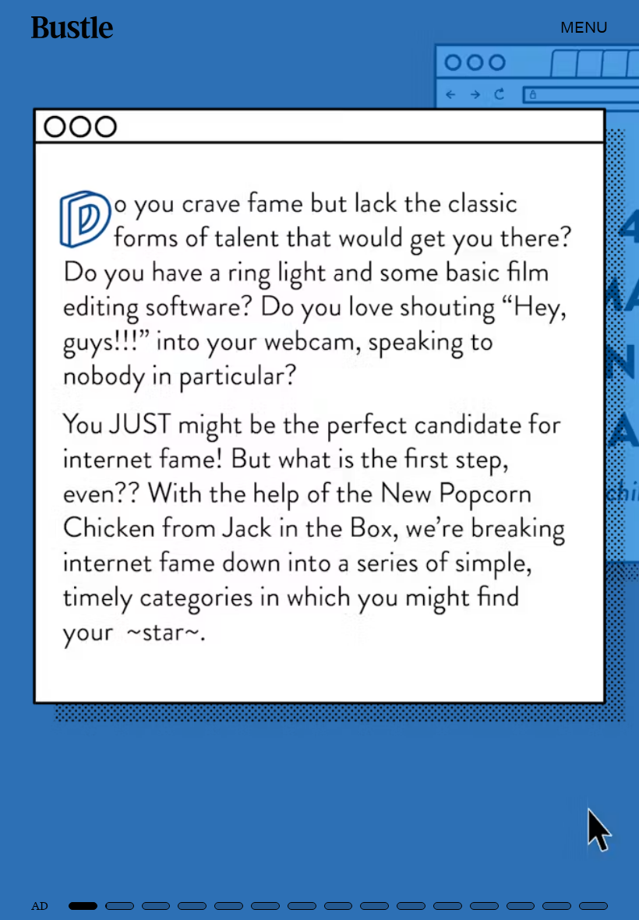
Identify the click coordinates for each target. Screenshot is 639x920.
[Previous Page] (105, 460)
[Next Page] (425, 460)
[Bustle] (72, 27)
